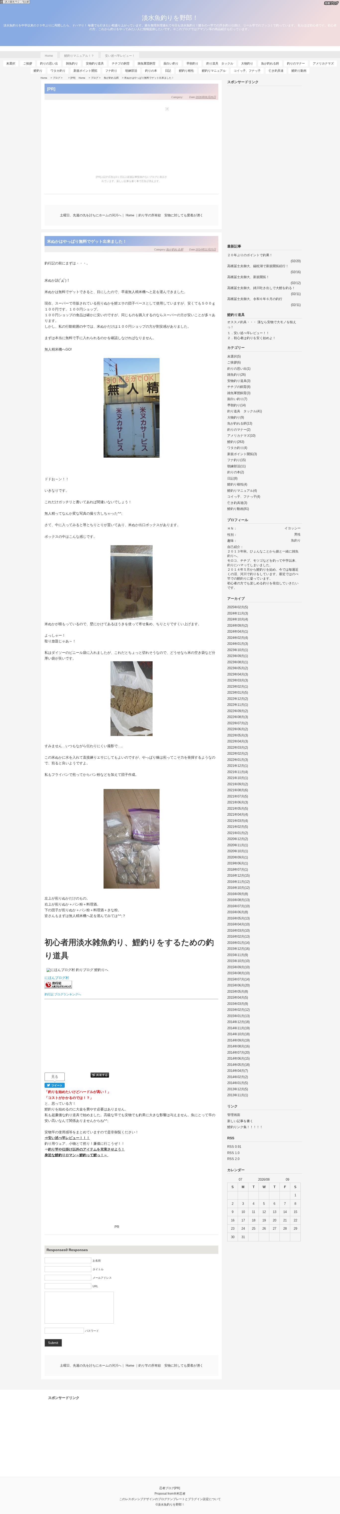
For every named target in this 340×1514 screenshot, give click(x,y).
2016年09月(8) (237, 894)
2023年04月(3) (237, 674)
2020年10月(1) (237, 851)
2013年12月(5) (237, 1089)
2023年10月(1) (237, 650)
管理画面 (233, 1115)
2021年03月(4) (237, 821)
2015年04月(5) (237, 997)
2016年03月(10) (238, 930)
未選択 (10, 63)
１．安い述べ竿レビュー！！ (248, 333)
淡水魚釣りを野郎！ (170, 17)
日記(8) (232, 478)
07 (240, 1179)
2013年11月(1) (237, 1095)
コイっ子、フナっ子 (247, 70)
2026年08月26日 (206, 97)
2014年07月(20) (238, 1052)
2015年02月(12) (238, 1010)
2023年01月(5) (237, 692)
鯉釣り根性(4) (237, 484)
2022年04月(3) (237, 741)
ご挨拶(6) (234, 362)
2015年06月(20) (238, 985)
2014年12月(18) (238, 1022)
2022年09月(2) (237, 711)
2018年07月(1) (237, 869)
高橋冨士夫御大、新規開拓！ (248, 277)
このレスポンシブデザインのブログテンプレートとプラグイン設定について (170, 1499)
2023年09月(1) (237, 656)
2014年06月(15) (238, 1058)
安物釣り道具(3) (238, 381)
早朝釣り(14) (236, 405)
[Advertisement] (131, 1036)
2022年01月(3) (237, 760)
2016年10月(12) (238, 888)
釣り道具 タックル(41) (244, 411)
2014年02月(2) (237, 1077)
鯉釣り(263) (235, 442)
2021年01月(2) (237, 833)
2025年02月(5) (237, 607)
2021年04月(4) (237, 814)
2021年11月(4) (237, 772)
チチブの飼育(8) (238, 387)
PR (116, 1227)
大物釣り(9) (235, 417)
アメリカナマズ (323, 63)
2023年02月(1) (237, 686)
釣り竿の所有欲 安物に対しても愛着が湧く (170, 215)
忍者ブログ (166, 1488)
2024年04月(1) (237, 631)
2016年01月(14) (238, 943)
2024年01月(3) (237, 644)
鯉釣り (38, 70)
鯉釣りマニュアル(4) (242, 490)
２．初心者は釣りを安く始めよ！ (251, 338)
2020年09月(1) (237, 857)
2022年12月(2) (237, 699)
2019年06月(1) (237, 863)
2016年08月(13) (238, 900)
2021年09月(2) (237, 784)
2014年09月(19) (238, 1040)
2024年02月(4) (237, 638)
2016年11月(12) (238, 882)
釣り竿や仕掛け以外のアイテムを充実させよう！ (86, 1149)
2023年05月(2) (237, 668)
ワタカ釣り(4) (237, 448)
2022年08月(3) (237, 717)
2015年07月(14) (238, 979)
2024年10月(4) (237, 619)
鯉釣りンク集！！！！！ (245, 1127)
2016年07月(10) (238, 906)
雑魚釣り (72, 63)
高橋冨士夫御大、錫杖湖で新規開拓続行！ (258, 266)
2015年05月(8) (237, 991)
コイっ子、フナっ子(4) (243, 496)
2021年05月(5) (237, 808)
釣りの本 (151, 70)
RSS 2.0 (233, 1159)
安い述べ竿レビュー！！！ (69, 1138)
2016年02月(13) (238, 936)
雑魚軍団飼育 (147, 63)
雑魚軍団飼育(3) (238, 393)
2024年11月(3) (237, 613)
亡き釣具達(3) (237, 503)
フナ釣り (111, 70)
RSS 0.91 (234, 1147)
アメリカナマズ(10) (241, 435)
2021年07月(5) (237, 796)
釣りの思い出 (49, 63)
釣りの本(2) (235, 472)
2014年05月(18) (238, 1065)
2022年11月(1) (237, 705)
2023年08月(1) (237, 662)
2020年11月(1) (237, 845)
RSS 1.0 (233, 1153)
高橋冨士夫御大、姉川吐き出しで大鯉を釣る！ (261, 288)
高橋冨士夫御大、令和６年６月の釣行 (254, 299)
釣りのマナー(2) (238, 429)
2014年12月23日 (206, 249)
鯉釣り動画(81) (238, 509)
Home (49, 56)
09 (287, 1179)
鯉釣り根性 (186, 70)
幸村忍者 (179, 1493)
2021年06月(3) (237, 802)
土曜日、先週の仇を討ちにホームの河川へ (90, 215)
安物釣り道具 (95, 63)
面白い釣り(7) (237, 399)
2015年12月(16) (238, 949)
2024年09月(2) (237, 625)
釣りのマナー (296, 63)
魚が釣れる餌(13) (239, 423)
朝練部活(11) (236, 466)
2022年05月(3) (237, 735)
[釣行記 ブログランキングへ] (59, 988)
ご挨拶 (27, 63)
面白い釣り (171, 63)
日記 (168, 70)
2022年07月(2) (237, 723)
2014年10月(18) (238, 1034)
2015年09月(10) (238, 967)
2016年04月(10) (238, 924)
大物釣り (247, 63)
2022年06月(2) (237, 729)
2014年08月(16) (238, 1046)
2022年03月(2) (237, 747)
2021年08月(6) (237, 790)
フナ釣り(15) (236, 460)
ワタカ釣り (58, 70)
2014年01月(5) (237, 1083)
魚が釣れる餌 (270, 63)
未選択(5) (234, 356)
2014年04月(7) (237, 1071)
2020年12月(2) (237, 839)
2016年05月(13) (238, 918)
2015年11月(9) (237, 955)
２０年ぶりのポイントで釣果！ (250, 255)
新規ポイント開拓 (85, 70)
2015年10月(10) (238, 961)
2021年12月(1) (237, 766)
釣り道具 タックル (219, 63)
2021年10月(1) (237, 778)
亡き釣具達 (276, 70)
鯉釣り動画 (298, 70)
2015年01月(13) (238, 1016)
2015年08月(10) (238, 973)
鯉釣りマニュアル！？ (79, 56)
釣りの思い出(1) (238, 368)
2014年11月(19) (238, 1028)
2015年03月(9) (237, 1004)
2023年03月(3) (237, 680)
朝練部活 (131, 70)
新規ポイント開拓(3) (242, 454)
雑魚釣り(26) (236, 374)
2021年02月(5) (237, 827)
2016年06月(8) (237, 912)
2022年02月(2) (237, 753)
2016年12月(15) (238, 875)
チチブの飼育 (121, 63)
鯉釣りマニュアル (214, 70)
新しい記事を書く (240, 1121)
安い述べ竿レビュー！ (120, 56)
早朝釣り (192, 63)
